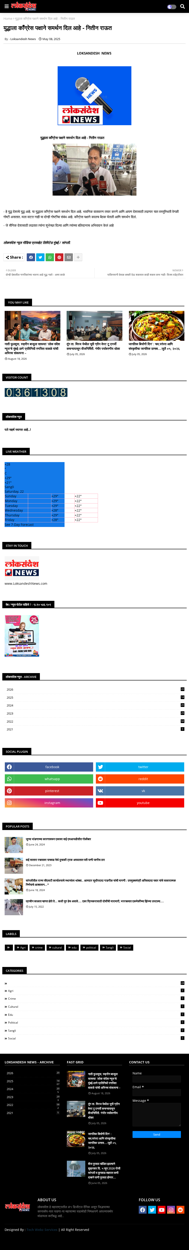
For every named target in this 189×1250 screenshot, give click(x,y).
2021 (95, 729)
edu (74, 947)
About (137, 1240)
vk (143, 791)
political (91, 947)
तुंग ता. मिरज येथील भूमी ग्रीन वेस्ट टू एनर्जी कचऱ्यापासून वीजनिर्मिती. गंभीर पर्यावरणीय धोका (93, 346)
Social (127, 947)
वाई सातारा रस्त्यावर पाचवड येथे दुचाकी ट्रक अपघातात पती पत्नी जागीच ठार (65, 860)
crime (39, 947)
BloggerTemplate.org (95, 1239)
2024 (95, 705)
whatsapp (52, 779)
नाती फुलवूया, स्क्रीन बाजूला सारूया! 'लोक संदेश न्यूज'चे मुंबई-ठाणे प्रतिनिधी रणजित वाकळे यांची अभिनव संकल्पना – (32, 348)
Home (7, 18)
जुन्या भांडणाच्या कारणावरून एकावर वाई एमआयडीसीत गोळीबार (58, 839)
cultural (57, 947)
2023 (95, 713)
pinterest (52, 791)
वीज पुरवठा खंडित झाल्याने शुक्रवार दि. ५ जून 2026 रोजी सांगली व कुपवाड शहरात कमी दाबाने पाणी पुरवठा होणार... (104, 1170)
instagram (52, 803)
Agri (23, 947)
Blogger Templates (37, 1239)
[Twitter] (40, 257)
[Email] (69, 257)
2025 (95, 697)
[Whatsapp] (50, 257)
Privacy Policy (173, 1240)
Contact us (152, 1240)
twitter (143, 767)
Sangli (110, 947)
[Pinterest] (59, 257)
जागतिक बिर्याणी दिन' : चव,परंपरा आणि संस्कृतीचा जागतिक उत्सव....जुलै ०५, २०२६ (154, 346)
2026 (95, 689)
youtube (143, 803)
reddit (143, 779)
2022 (95, 721)
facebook (52, 767)
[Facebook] (31, 257)
